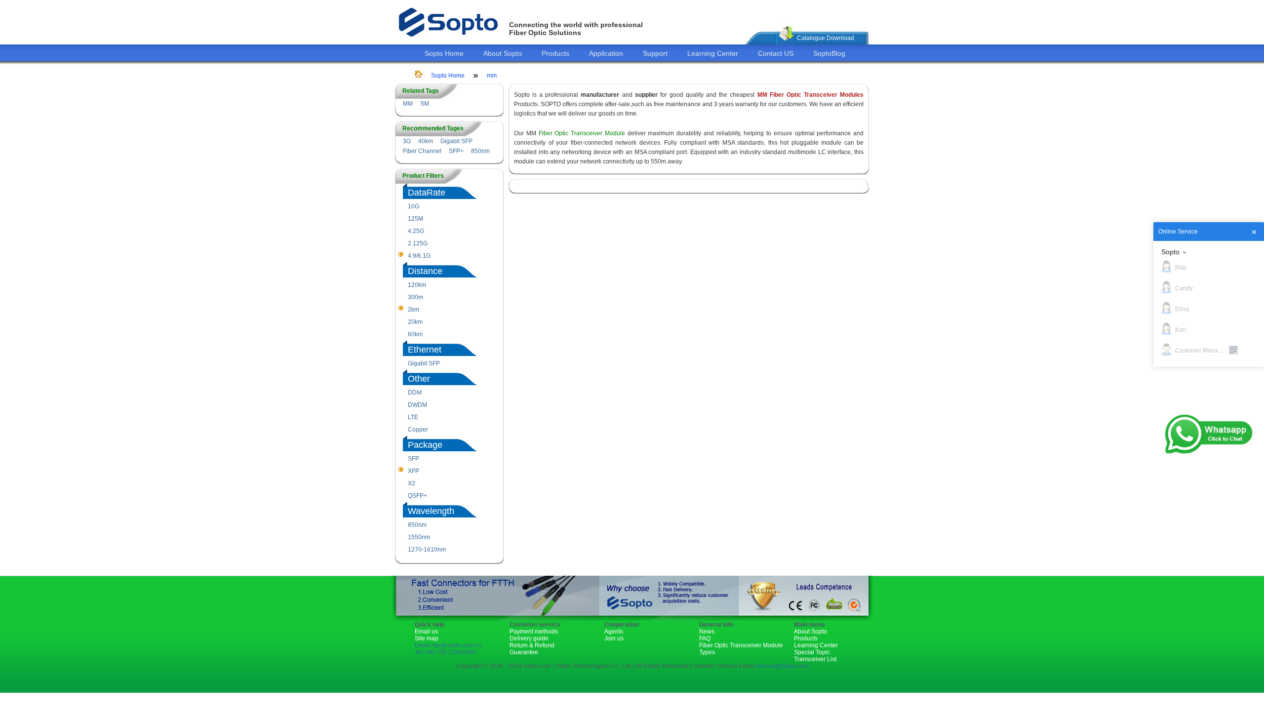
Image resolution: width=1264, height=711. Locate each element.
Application (606, 53)
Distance (425, 271)
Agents (613, 631)
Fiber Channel (422, 151)
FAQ (705, 638)
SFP (413, 458)
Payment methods (534, 631)
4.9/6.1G (419, 255)
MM (408, 103)
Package (425, 445)
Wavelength (431, 511)
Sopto (1170, 252)
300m (415, 297)
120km (417, 284)
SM (424, 103)
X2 (411, 483)
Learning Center (712, 53)
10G (413, 206)
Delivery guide (529, 638)
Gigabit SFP (456, 141)
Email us (426, 631)
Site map (426, 638)
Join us (614, 638)
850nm (480, 151)
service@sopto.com (782, 666)
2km (413, 309)
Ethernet (424, 350)
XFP (413, 471)
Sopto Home (444, 53)
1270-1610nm (427, 549)
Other (419, 379)
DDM (415, 392)
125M (415, 218)
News (706, 631)
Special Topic (812, 652)
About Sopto (502, 53)
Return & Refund (532, 645)
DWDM (417, 404)
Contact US (775, 53)
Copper (418, 429)
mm (492, 75)
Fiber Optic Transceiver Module (582, 133)
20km (415, 321)
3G (407, 141)
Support (655, 53)
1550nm (419, 537)
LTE (413, 417)
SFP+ (456, 151)
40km (425, 141)
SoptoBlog (829, 53)
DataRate (426, 193)
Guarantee (524, 652)
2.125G (418, 243)
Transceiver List (815, 659)
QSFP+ (417, 495)
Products (555, 53)
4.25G (416, 231)
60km (415, 334)
